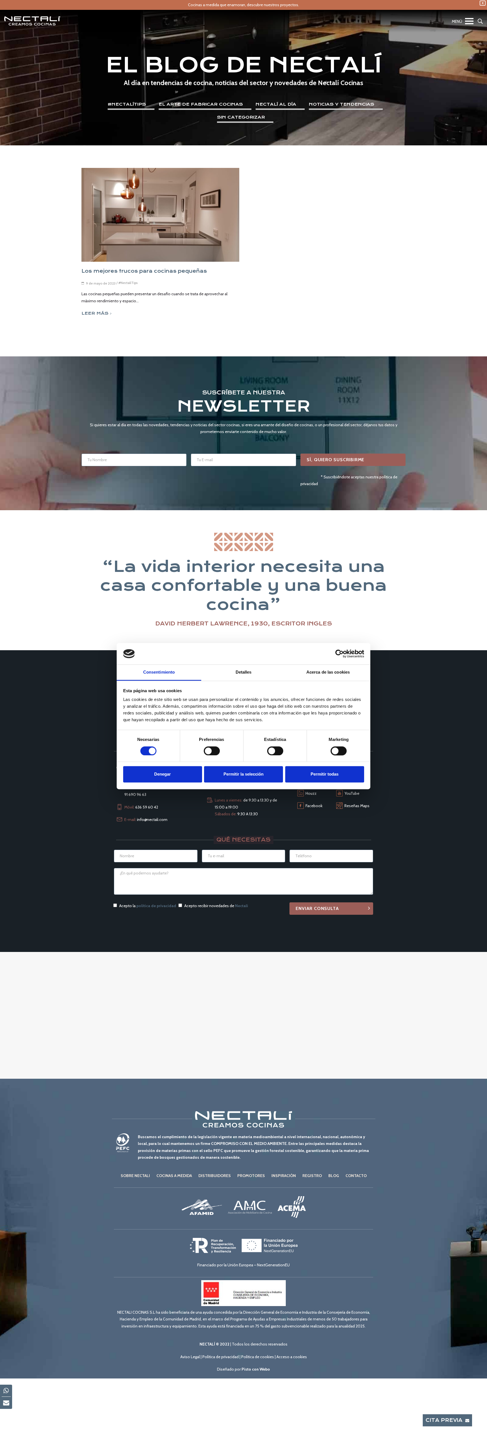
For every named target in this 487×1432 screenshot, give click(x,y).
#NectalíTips (127, 104)
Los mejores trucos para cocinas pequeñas (144, 271)
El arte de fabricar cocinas (201, 104)
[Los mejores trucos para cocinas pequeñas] (160, 215)
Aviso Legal (190, 1356)
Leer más (95, 313)
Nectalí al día (276, 104)
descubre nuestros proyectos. (273, 4)
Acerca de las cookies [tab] (328, 672)
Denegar (162, 774)
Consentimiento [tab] (159, 672)
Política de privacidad (220, 1356)
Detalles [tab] (244, 672)
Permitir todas (324, 774)
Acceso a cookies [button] (291, 1356)
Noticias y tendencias (341, 104)
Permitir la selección (243, 774)
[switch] (212, 750)
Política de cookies (257, 1356)
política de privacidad (156, 905)
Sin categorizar (241, 117)
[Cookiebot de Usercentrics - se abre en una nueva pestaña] (339, 653)
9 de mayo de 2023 (101, 283)
